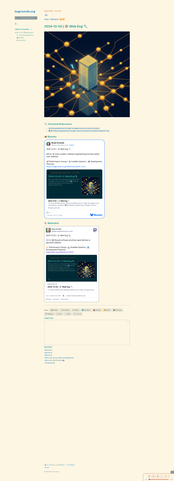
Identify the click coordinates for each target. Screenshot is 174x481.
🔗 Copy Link (77, 314)
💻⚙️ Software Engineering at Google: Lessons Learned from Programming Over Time (78, 131)
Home (46, 19)
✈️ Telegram (49, 314)
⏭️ (64, 19)
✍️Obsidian (60, 465)
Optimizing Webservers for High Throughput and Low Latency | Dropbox (73, 128)
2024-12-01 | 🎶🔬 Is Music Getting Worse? (59, 358)
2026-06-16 (48, 353)
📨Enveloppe (70, 465)
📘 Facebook (86, 310)
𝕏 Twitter (75, 310)
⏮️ (61, 19)
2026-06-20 (48, 355)
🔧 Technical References (25, 35)
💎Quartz (51, 465)
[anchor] (89, 26)
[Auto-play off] (168, 476)
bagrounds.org (25, 11)
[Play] (153, 476)
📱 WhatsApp (117, 310)
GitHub (46, 467)
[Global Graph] (128, 321)
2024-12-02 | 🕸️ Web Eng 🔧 (24, 32)
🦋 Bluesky (20, 38)
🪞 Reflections (49, 363)
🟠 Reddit (107, 310)
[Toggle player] (172, 472)
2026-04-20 (48, 350)
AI (46, 15)
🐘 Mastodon (21, 40)
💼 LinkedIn (97, 310)
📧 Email (67, 314)
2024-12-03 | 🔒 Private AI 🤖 (54, 360)
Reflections (54, 19)
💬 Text (59, 314)
